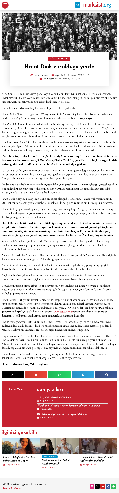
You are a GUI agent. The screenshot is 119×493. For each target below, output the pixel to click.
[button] (77, 5)
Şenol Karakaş (49, 456)
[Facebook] (108, 486)
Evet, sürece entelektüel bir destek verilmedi (56, 462)
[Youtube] (102, 486)
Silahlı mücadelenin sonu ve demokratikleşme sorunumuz (68, 406)
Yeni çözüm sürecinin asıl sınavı (54, 397)
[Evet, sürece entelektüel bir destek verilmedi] (63, 446)
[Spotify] (113, 486)
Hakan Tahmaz (41, 75)
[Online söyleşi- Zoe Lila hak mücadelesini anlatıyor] (25, 446)
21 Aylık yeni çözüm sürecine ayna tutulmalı (62, 414)
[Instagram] (92, 486)
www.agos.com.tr (63, 311)
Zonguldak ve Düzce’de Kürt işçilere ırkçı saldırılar (96, 459)
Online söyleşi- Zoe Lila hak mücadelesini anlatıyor (19, 459)
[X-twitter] (97, 486)
